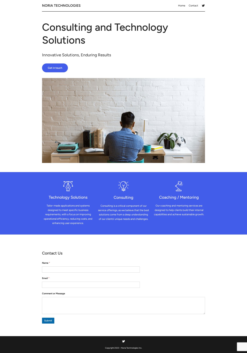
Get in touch (55, 67)
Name (46, 263)
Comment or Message (53, 293)
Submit (48, 320)
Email (45, 278)
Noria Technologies (61, 5)
